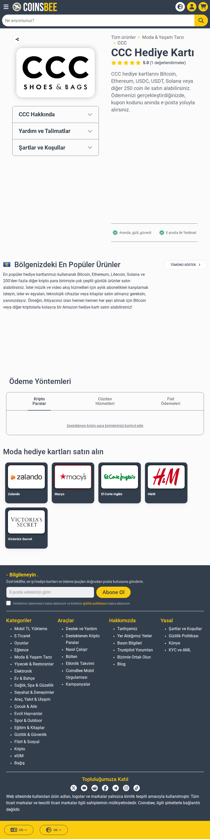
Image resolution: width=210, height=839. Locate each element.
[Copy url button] (17, 39)
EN (21, 830)
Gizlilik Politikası (183, 635)
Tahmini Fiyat (125, 164)
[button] (6, 7)
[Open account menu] (191, 7)
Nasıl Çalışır (76, 649)
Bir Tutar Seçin (126, 142)
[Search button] (201, 20)
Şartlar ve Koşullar (42, 147)
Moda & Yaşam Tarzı (163, 37)
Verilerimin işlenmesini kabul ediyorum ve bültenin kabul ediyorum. (72, 603)
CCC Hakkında (37, 114)
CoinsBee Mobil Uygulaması (80, 674)
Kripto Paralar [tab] (39, 401)
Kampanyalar (78, 684)
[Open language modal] (180, 7)
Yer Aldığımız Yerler (134, 635)
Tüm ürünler (123, 37)
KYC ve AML (180, 650)
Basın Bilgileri (129, 643)
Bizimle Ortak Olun (134, 657)
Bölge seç (121, 120)
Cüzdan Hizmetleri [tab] (105, 401)
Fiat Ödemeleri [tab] (170, 401)
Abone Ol (113, 592)
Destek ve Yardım (81, 628)
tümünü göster (183, 265)
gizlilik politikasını (95, 603)
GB (56, 830)
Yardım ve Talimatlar (44, 131)
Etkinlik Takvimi (80, 663)
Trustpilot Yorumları (135, 650)
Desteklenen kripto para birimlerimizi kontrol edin (105, 426)
